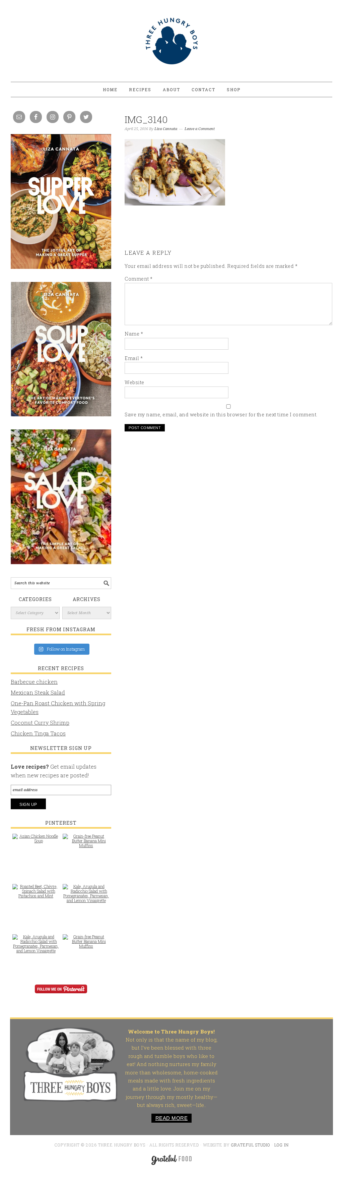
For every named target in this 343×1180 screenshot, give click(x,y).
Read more (171, 1118)
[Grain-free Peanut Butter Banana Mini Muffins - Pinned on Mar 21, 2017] (86, 844)
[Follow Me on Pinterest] (61, 993)
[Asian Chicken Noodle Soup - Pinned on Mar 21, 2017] (35, 842)
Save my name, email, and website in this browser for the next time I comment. (221, 414)
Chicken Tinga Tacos (38, 733)
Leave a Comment (200, 129)
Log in (281, 1144)
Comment (139, 279)
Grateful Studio (250, 1144)
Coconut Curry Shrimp (40, 722)
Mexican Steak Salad (38, 692)
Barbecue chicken (34, 681)
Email (134, 358)
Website (134, 382)
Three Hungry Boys (171, 40)
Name (134, 334)
